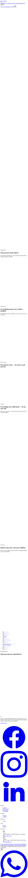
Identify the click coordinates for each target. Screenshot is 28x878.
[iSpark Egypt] (6, 641)
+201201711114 (8, 836)
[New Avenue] (6, 645)
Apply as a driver (14, 24)
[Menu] (15, 6)
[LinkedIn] (14, 804)
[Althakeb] (5, 648)
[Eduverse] (5, 635)
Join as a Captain (4, 6)
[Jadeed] (5, 649)
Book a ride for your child (6, 24)
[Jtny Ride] (5, 637)
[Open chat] (2, 849)
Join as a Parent (10, 6)
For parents (12, 3)
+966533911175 (8, 842)
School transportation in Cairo (10, 844)
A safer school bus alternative (20, 845)
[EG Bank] (5, 642)
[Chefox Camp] (6, 638)
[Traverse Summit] (7, 640)
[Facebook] (14, 750)
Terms (4, 826)
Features (2, 3)
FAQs (24, 3)
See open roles (5, 702)
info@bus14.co (4, 723)
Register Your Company (5, 471)
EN (1, 4)
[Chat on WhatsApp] (14, 876)
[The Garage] (6, 631)
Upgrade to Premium (5, 514)
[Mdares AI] (6, 634)
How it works (7, 3)
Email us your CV (13, 702)
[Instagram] (14, 777)
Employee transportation (9, 845)
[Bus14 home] (2, 2)
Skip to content (4, 1)
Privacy (4, 825)
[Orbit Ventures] (6, 633)
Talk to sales (12, 471)
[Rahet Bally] (6, 647)
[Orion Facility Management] (9, 643)
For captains (16, 3)
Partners (21, 3)
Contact (4, 816)
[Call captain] (2, 242)
